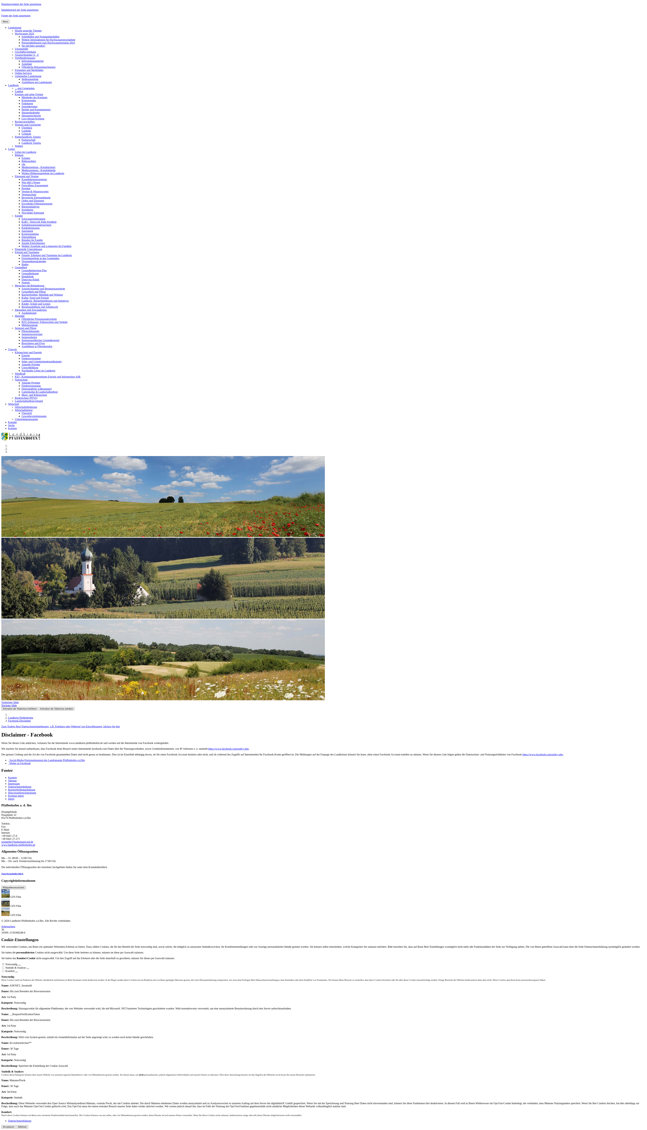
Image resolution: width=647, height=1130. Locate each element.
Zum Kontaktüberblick (12, 873)
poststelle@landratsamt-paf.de (17, 841)
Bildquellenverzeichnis (13, 887)
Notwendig (11, 964)
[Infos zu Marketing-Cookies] (27, 968)
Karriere (12, 777)
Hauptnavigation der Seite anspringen (21, 4)
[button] (14, 27)
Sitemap (12, 780)
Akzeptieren (8, 1127)
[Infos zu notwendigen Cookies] (19, 965)
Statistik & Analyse (15, 967)
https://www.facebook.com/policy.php (228, 748)
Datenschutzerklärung (19, 786)
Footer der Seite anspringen (15, 15)
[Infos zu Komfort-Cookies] (16, 971)
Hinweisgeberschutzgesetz (22, 792)
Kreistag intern (16, 795)
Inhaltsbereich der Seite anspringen (19, 9)
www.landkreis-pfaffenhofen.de (18, 844)
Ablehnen (22, 1127)
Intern (11, 798)
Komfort (9, 971)
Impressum (14, 783)
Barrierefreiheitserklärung (21, 789)
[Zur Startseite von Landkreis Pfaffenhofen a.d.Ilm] (21, 440)
